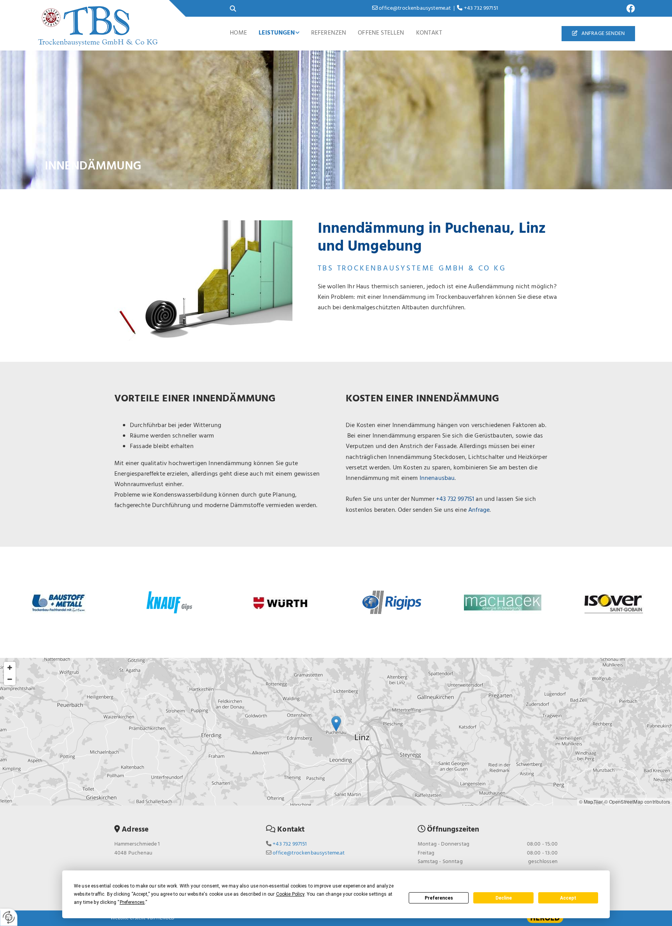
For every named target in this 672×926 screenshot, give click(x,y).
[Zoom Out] (10, 679)
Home (238, 33)
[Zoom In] (10, 667)
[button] (598, 33)
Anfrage (479, 510)
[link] (279, 33)
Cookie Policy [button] (290, 894)
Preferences (439, 898)
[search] (233, 8)
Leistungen (277, 33)
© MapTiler (591, 801)
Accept (568, 898)
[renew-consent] (9, 917)
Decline (503, 898)
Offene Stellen (381, 33)
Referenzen (328, 33)
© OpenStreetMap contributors (637, 801)
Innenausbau (437, 478)
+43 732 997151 (455, 499)
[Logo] (99, 26)
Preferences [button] (132, 902)
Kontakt (429, 33)
